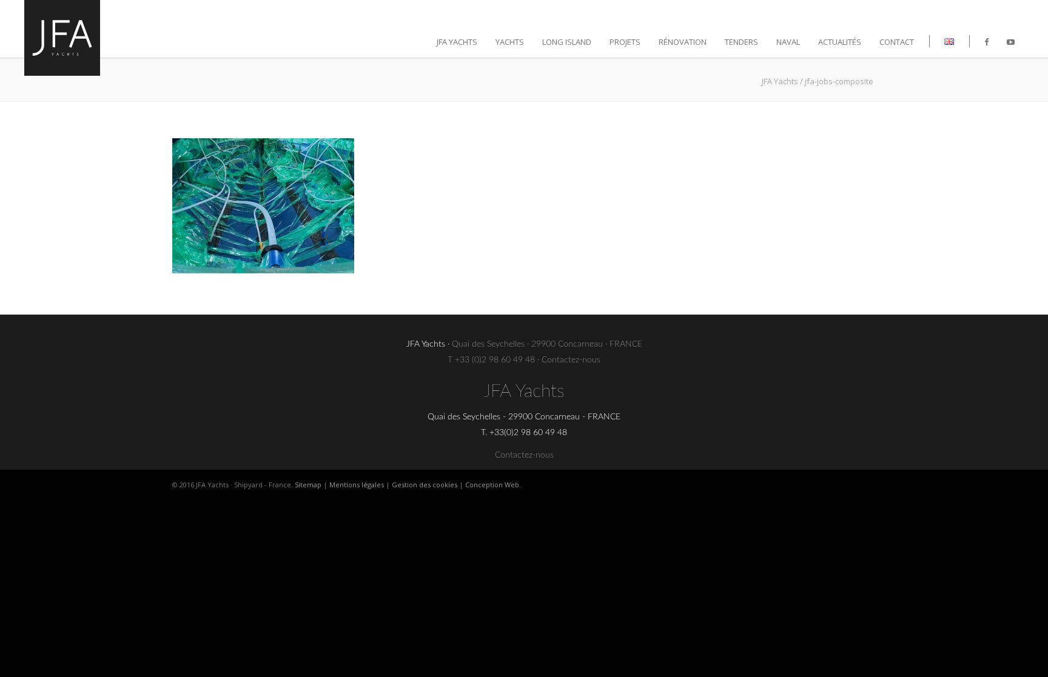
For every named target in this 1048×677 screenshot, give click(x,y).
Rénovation (683, 41)
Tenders (741, 41)
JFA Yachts (457, 41)
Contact (896, 41)
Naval (788, 41)
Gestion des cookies (424, 484)
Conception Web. (493, 484)
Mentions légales (356, 484)
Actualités (839, 41)
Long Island (566, 41)
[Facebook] (986, 41)
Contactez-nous (571, 360)
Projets (625, 41)
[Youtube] (1011, 41)
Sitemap (308, 484)
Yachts (509, 41)
